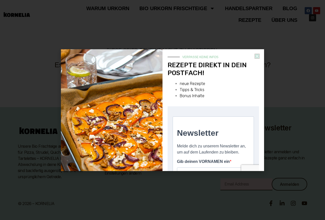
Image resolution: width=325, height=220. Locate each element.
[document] (162, 110)
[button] (257, 56)
